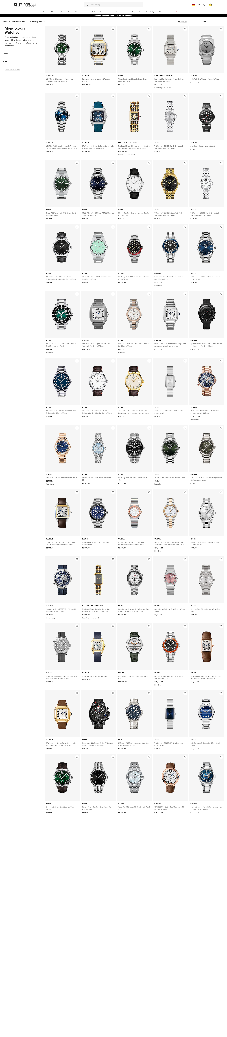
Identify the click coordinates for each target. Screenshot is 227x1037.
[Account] (199, 4)
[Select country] (193, 4)
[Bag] (210, 4)
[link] (62, 80)
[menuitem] (45, 11)
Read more (9, 45)
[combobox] (115, 5)
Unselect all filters (12, 69)
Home (5, 22)
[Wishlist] (204, 4)
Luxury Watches (39, 22)
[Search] (87, 4)
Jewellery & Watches (19, 22)
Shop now (128, 16)
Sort (204, 22)
